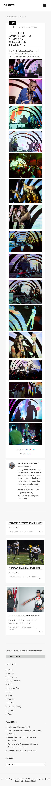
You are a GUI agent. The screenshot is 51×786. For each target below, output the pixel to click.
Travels (11, 710)
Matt (36, 463)
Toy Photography (14, 706)
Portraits (18, 532)
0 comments (32, 27)
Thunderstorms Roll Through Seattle (22, 750)
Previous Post (12, 17)
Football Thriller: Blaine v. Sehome (24, 568)
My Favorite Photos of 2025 (19, 727)
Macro (10, 684)
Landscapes (12, 677)
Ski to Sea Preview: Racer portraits (24, 616)
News (12, 532)
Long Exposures (14, 681)
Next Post (21, 17)
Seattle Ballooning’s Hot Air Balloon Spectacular (22, 738)
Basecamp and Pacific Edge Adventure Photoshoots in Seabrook (23, 745)
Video (10, 714)
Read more (13, 527)
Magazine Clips (20, 577)
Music (23, 27)
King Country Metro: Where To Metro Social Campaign (25, 732)
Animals (11, 673)
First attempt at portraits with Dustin (25, 523)
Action (12, 577)
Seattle (10, 703)
